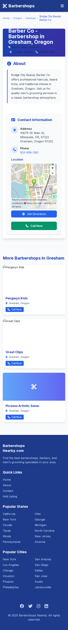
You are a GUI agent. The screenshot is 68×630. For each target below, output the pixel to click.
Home (6, 18)
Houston (8, 576)
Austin (39, 581)
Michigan (41, 525)
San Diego (41, 565)
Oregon (17, 18)
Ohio (38, 514)
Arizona (40, 542)
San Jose (41, 576)
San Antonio (43, 559)
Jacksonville (43, 587)
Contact (8, 491)
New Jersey (43, 536)
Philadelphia (11, 587)
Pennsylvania (11, 542)
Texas (7, 530)
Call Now (36, 226)
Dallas (39, 570)
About (7, 485)
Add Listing (10, 496)
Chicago (8, 570)
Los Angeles (11, 565)
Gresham (31, 18)
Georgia (40, 519)
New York (9, 519)
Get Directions (36, 214)
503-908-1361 (29, 152)
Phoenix (8, 581)
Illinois (7, 536)
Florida (7, 525)
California (9, 514)
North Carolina (44, 530)
